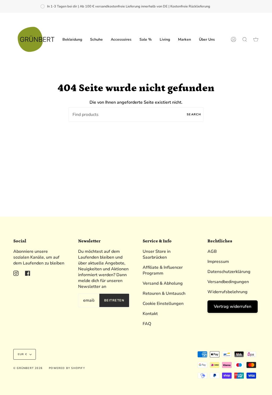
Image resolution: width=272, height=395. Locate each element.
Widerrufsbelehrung (227, 292)
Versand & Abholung (163, 283)
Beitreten (114, 300)
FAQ (147, 324)
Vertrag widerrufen (232, 306)
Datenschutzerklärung (228, 272)
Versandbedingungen (228, 282)
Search (194, 114)
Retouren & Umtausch (164, 293)
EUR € (22, 354)
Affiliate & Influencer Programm (163, 270)
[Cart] (255, 39)
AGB (212, 251)
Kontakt (150, 314)
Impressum (218, 261)
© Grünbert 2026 (27, 368)
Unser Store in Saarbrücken (157, 254)
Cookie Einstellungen (163, 303)
